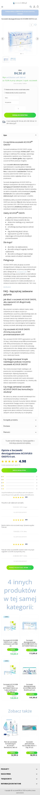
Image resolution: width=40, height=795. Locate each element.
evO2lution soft (21, 271)
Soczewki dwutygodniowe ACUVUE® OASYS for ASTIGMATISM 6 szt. (29, 643)
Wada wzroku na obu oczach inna (16, 93)
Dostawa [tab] (6, 426)
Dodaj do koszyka (20, 115)
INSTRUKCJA (7, 287)
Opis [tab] (5, 135)
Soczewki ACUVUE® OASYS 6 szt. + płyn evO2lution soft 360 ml (10, 643)
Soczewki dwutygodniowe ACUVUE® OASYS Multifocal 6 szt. (29, 687)
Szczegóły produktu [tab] (10, 420)
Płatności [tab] (6, 432)
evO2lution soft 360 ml (15, 77)
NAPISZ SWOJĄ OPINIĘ (19, 470)
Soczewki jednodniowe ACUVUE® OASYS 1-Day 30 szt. (29, 744)
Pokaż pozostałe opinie (20, 568)
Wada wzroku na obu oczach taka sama (17, 89)
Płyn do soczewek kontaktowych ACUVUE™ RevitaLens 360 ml (10, 744)
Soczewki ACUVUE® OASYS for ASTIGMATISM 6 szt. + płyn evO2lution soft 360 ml (10, 688)
